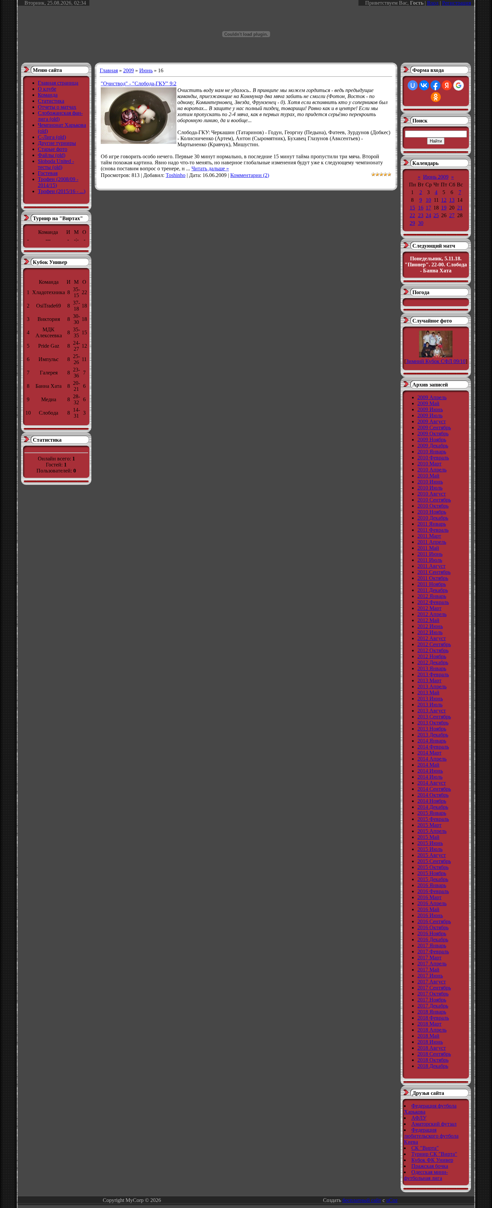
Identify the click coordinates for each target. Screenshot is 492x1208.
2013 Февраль (433, 674)
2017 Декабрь (432, 1006)
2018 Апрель (431, 1030)
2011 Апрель (431, 542)
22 (412, 215)
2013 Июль (429, 704)
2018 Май (428, 1036)
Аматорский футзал (434, 1124)
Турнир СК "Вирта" (434, 1154)
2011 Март (429, 536)
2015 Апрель (431, 831)
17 (428, 207)
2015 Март (429, 825)
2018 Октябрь (432, 1060)
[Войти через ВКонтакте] (424, 85)
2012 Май (428, 620)
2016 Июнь (430, 915)
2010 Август (431, 494)
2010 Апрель (431, 469)
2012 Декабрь (432, 662)
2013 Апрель (431, 686)
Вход (432, 3)
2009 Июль (429, 415)
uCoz (392, 1200)
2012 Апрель (431, 614)
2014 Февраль (433, 747)
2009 (128, 70)
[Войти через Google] (458, 85)
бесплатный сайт (361, 1200)
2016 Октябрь (432, 927)
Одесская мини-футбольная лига (426, 1175)
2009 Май (428, 403)
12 (443, 200)
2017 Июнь (430, 975)
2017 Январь (431, 945)
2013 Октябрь (432, 722)
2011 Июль (429, 560)
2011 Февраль (432, 530)
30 (420, 223)
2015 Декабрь (432, 879)
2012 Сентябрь (434, 644)
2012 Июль (429, 632)
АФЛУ (418, 1118)
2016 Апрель (431, 903)
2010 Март (429, 463)
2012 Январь (431, 596)
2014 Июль (429, 777)
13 (452, 200)
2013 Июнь (430, 698)
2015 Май (428, 837)
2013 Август (431, 710)
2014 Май (428, 765)
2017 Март (429, 957)
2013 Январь (431, 668)
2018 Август (431, 1048)
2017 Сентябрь (434, 987)
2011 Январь (431, 524)
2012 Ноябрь (431, 656)
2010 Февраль (433, 457)
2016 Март (429, 897)
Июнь (146, 70)
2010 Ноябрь (431, 512)
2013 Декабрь (432, 735)
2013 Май (428, 692)
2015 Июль (429, 849)
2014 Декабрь (432, 807)
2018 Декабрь (432, 1066)
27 (452, 215)
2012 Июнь (430, 626)
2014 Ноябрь (431, 801)
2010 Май (428, 476)
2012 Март (429, 608)
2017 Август (431, 981)
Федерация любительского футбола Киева (431, 1136)
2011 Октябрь (432, 578)
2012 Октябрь (432, 650)
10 (428, 200)
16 (420, 207)
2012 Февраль (433, 602)
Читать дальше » (210, 168)
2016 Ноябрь (431, 933)
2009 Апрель (431, 397)
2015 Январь (431, 813)
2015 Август (431, 855)
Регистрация (456, 3)
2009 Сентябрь (434, 427)
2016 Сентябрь (434, 921)
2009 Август (431, 421)
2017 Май (428, 969)
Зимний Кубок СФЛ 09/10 (436, 361)
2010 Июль (429, 488)
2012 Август (431, 638)
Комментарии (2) (249, 175)
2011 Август (431, 566)
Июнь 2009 (435, 177)
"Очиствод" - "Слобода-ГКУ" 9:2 (138, 83)
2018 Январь (431, 1012)
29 (412, 223)
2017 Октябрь (432, 994)
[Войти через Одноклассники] (436, 97)
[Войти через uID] (413, 85)
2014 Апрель (431, 759)
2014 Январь (431, 741)
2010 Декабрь (432, 518)
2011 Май (428, 548)
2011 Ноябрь (431, 584)
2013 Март (429, 680)
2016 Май (428, 909)
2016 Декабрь (432, 939)
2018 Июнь (430, 1042)
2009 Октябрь (432, 433)
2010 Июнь (430, 482)
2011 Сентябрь (433, 572)
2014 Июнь (430, 771)
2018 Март (429, 1024)
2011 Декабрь (432, 590)
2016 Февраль (433, 891)
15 (412, 207)
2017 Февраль (433, 951)
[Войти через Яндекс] (447, 85)
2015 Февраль (433, 819)
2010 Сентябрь (434, 500)
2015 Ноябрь (431, 873)
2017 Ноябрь (431, 1000)
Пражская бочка (429, 1166)
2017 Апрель (431, 963)
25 (436, 215)
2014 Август (431, 783)
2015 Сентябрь (434, 861)
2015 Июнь (430, 843)
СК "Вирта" (425, 1148)
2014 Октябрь (432, 795)
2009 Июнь (430, 409)
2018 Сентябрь (434, 1054)
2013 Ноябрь (431, 728)
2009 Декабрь (432, 445)
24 (428, 215)
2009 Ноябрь (431, 439)
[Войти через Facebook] (435, 85)
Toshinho (175, 175)
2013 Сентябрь (434, 716)
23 (420, 215)
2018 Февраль (433, 1018)
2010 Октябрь (432, 506)
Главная (109, 70)
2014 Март (429, 753)
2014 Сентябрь (434, 789)
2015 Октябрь (432, 867)
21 (460, 207)
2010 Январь (431, 451)
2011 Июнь (429, 554)
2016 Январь (431, 885)
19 (443, 207)
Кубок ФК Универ (432, 1160)
